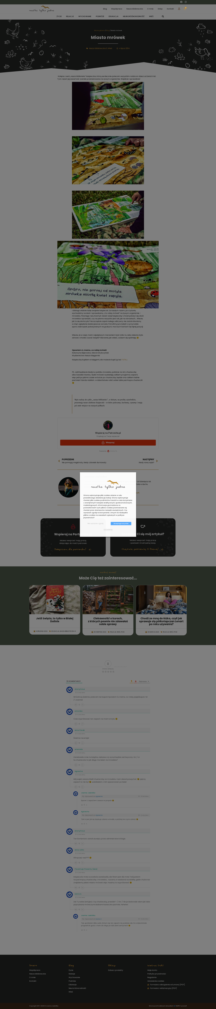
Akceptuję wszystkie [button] (121, 523)
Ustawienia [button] (108, 529)
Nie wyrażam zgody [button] (96, 523)
